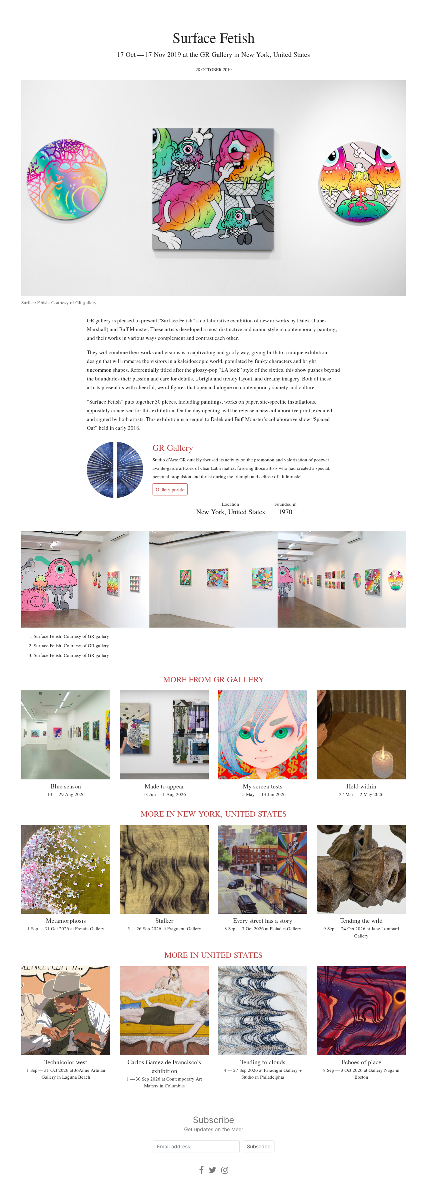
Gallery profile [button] (170, 489)
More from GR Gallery (213, 679)
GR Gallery (173, 447)
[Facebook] (201, 1170)
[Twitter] (212, 1170)
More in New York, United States (214, 813)
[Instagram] (225, 1170)
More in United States (213, 954)
